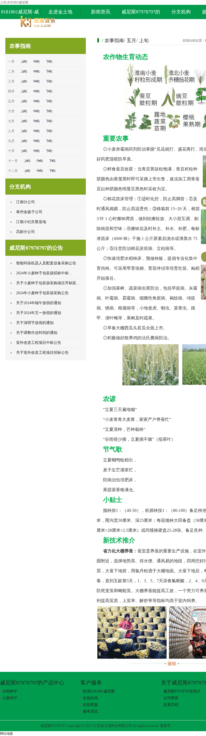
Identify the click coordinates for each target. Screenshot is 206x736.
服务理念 (90, 711)
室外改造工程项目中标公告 (38, 343)
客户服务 (91, 683)
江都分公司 (25, 202)
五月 (131, 40)
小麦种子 (9, 698)
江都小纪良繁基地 (31, 222)
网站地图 (6, 733)
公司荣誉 (170, 698)
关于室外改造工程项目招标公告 (42, 353)
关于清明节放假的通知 (35, 323)
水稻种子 (9, 691)
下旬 (49, 61)
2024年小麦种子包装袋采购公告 (42, 293)
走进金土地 (60, 11)
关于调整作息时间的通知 (36, 333)
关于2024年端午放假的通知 (38, 303)
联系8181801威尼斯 (99, 691)
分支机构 (181, 11)
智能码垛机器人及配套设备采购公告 (46, 263)
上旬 (24, 61)
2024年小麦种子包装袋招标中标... (44, 273)
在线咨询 (90, 698)
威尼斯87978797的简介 (182, 691)
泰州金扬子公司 (29, 212)
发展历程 (170, 705)
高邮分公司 (25, 232)
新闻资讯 (100, 11)
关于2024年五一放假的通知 (38, 313)
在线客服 (90, 705)
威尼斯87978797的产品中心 (141, 14)
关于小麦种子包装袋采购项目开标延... (47, 283)
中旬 (36, 61)
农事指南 (114, 40)
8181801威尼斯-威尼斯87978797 (20, 14)
